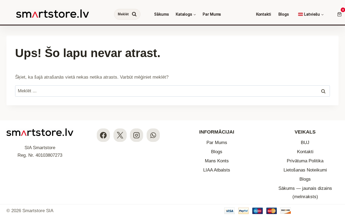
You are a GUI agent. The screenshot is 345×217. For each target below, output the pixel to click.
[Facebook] (103, 135)
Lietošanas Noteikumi (305, 170)
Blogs (283, 14)
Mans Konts (217, 160)
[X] (120, 135)
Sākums (161, 14)
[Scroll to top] (336, 180)
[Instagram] (136, 135)
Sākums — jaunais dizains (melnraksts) (305, 192)
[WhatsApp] (153, 135)
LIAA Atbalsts (216, 170)
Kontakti (263, 14)
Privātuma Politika (305, 160)
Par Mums (212, 14)
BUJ (305, 142)
